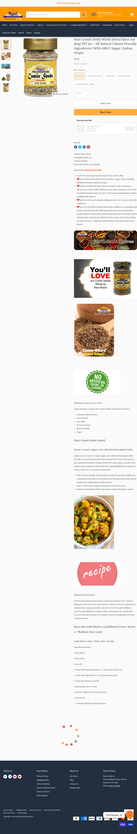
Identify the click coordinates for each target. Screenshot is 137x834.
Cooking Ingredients (78, 25)
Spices (40, 25)
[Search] (83, 15)
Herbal (21, 33)
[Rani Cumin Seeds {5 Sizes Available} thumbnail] (6, 45)
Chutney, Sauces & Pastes (57, 25)
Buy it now (105, 112)
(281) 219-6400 (114, 786)
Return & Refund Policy (46, 788)
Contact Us (74, 784)
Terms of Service (43, 784)
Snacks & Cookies (9, 33)
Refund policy (42, 796)
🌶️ (130, 814)
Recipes (37, 33)
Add (131, 128)
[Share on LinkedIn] (84, 147)
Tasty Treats (120, 25)
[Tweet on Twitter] (79, 147)
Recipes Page (75, 788)
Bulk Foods (94, 25)
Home (4, 25)
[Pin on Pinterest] (88, 147)
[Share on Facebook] (75, 147)
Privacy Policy (42, 776)
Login (131, 25)
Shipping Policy (43, 780)
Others (29, 33)
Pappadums (107, 25)
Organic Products (27, 25)
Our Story (13, 25)
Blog (71, 780)
